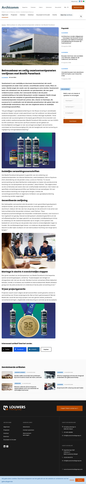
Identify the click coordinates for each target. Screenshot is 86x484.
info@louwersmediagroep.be (72, 460)
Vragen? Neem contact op (69, 408)
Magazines (24, 7)
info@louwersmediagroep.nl (72, 435)
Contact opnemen (28, 430)
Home (4, 25)
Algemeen (5, 15)
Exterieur (31, 15)
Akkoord (80, 480)
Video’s (41, 7)
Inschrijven (72, 121)
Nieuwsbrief (58, 7)
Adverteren (49, 7)
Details (72, 480)
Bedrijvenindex (78, 7)
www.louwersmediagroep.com (73, 469)
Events (55, 15)
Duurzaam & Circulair (43, 15)
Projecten (14, 15)
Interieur (22, 15)
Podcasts (33, 7)
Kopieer (46, 349)
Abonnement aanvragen (27, 434)
